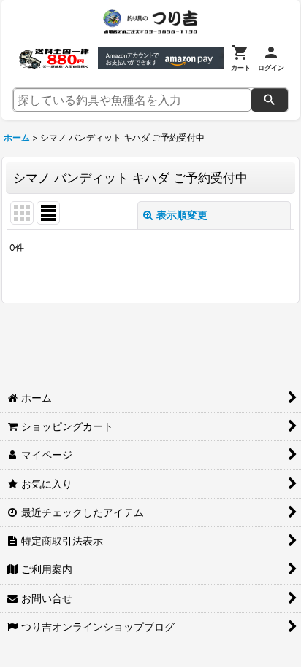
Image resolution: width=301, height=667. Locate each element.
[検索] (269, 100)
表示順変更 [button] (181, 214)
